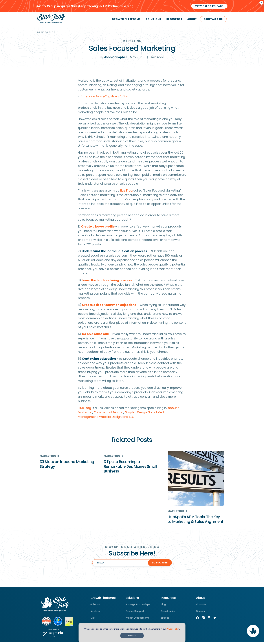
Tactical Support (135, 611)
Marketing (132, 41)
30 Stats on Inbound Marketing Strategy (67, 464)
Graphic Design (136, 412)
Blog (163, 604)
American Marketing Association (104, 96)
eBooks (165, 617)
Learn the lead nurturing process (107, 280)
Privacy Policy (172, 628)
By (114, 57)
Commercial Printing (108, 412)
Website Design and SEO (116, 417)
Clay (92, 617)
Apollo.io (95, 611)
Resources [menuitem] (174, 19)
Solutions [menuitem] (153, 19)
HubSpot (95, 604)
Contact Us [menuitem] (213, 19)
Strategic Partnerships (138, 604)
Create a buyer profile (98, 226)
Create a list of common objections (109, 305)
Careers (200, 611)
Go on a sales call (95, 334)
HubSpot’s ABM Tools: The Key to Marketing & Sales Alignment (195, 519)
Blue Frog (126, 190)
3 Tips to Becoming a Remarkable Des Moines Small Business (130, 466)
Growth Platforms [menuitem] (126, 19)
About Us (201, 604)
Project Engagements (137, 617)
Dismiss (132, 635)
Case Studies (168, 611)
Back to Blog (46, 32)
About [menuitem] (192, 19)
